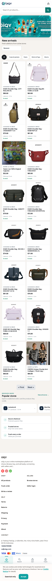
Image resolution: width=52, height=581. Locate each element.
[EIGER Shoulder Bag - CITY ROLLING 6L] (14, 73)
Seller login (31, 486)
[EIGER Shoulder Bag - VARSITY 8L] (14, 193)
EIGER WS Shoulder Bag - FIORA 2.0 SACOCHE (11, 330)
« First (21, 387)
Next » (31, 387)
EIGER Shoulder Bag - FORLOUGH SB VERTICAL (36, 210)
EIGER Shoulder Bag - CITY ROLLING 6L (12, 89)
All (4, 57)
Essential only (10, 577)
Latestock (5, 96)
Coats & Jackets (14, 57)
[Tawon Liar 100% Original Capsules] (14, 153)
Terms (3, 502)
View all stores (43, 395)
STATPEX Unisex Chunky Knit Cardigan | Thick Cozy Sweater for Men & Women (38, 370)
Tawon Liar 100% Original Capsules (12, 170)
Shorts (46, 57)
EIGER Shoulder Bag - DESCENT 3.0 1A (10, 290)
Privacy (4, 518)
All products (5, 480)
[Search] (48, 10)
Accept (23, 577)
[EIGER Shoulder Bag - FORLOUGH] (38, 153)
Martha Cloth (31, 376)
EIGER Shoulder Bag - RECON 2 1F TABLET (13, 250)
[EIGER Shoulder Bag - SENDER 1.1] (38, 313)
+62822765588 (6, 546)
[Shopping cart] (48, 3)
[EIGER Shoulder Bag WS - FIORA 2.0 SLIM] (38, 73)
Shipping (4, 513)
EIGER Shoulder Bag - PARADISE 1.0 (10, 370)
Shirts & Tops (36, 57)
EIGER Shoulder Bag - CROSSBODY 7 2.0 (10, 130)
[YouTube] (2, 471)
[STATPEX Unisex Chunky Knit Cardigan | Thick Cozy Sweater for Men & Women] (38, 353)
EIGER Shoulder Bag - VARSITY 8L (13, 210)
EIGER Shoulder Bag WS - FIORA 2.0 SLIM (36, 89)
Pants (25, 57)
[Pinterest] (6, 471)
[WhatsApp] (10, 471)
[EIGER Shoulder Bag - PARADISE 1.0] (14, 353)
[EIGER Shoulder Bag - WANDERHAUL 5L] (38, 233)
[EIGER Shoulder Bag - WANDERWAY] (38, 273)
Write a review (6, 491)
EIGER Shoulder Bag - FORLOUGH (35, 170)
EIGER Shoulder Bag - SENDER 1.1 (38, 330)
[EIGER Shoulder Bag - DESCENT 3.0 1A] (14, 273)
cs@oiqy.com (6, 549)
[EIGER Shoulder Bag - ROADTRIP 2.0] (38, 113)
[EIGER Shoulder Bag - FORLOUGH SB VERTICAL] (38, 193)
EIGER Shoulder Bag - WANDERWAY (35, 290)
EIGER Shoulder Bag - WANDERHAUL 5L (35, 250)
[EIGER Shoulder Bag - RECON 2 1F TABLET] (14, 233)
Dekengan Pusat (7, 176)
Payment (4, 524)
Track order (5, 486)
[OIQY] (15, 3)
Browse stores (32, 480)
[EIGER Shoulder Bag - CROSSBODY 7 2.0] (14, 113)
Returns (4, 507)
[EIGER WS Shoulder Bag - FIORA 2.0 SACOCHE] (14, 313)
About (3, 529)
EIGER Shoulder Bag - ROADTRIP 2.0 (35, 130)
